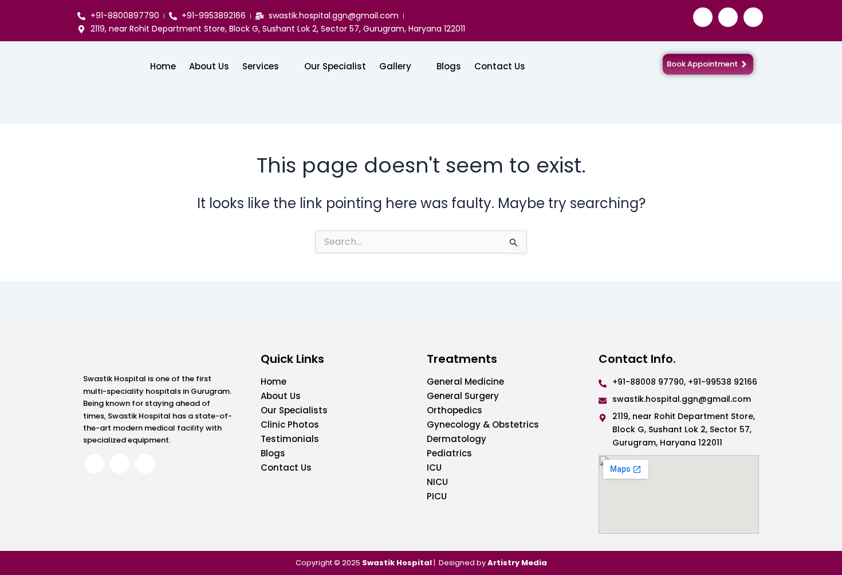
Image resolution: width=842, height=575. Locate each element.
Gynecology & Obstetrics (483, 424)
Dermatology (456, 439)
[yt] (753, 17)
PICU (437, 496)
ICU (434, 467)
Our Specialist (335, 66)
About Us (209, 66)
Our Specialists (294, 410)
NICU (437, 482)
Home (163, 66)
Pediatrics (449, 453)
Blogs (448, 66)
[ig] (728, 17)
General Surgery (463, 396)
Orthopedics (454, 410)
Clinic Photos (290, 424)
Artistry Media (517, 562)
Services (260, 66)
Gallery (395, 66)
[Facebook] (703, 17)
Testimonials (290, 439)
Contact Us (499, 66)
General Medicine (465, 381)
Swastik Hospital (397, 562)
